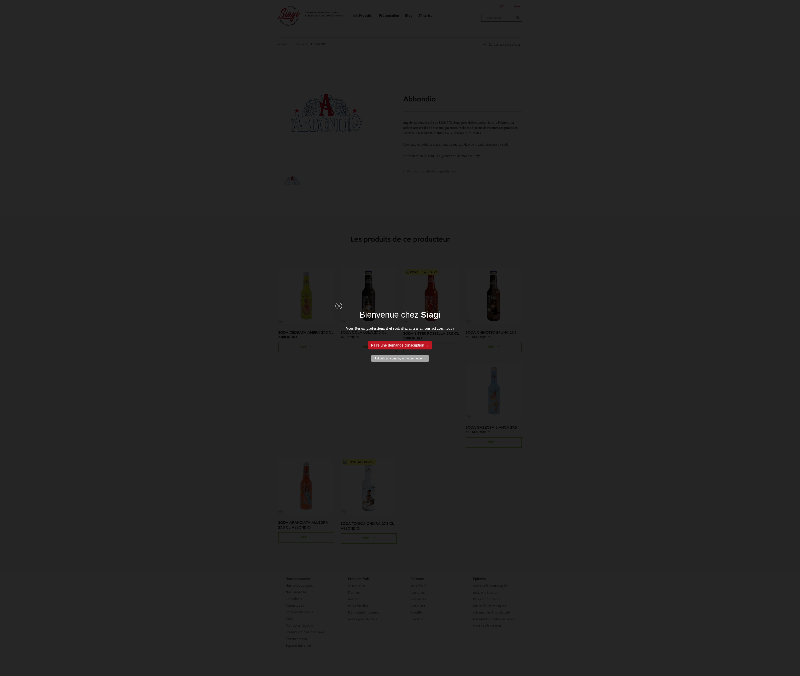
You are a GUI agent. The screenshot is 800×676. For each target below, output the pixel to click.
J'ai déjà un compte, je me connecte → (400, 358)
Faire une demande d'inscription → (400, 345)
